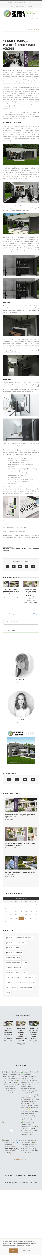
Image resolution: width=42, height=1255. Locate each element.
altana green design (13, 957)
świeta (24, 972)
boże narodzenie (22, 982)
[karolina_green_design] (21, 651)
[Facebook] (7, 566)
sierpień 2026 (21, 898)
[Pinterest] (26, 566)
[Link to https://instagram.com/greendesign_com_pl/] (17, 779)
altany (14, 987)
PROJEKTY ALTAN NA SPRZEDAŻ (21, 6)
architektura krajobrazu (14, 967)
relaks (33, 982)
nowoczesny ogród (12, 977)
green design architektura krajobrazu (19, 938)
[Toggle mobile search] (33, 18)
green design (11, 943)
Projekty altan (15, 548)
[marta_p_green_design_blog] (21, 691)
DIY (7, 987)
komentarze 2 (13, 598)
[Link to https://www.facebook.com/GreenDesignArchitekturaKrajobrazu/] (9, 779)
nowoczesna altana (13, 962)
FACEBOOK (20, 1175)
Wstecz (29, 30)
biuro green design (25, 987)
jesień (8, 992)
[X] (13, 566)
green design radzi (12, 947)
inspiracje (21, 943)
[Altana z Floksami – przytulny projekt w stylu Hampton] (11, 581)
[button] (21, 683)
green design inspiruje (14, 953)
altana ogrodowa (28, 977)
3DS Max (23, 548)
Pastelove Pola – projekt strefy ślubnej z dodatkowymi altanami (31, 594)
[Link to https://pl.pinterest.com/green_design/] (33, 779)
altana (25, 962)
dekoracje (9, 982)
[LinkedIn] (20, 566)
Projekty (6, 548)
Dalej (35, 30)
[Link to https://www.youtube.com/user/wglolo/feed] (25, 779)
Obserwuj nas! (21, 1159)
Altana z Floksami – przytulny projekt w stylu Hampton (11, 592)
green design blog (12, 972)
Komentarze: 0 (33, 602)
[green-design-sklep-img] (21, 731)
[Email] (33, 566)
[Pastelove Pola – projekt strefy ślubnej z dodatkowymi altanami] (31, 581)
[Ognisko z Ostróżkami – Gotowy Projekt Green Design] (21, 863)
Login (36, 614)
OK (13, 1251)
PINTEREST (32, 1175)
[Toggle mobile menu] (38, 18)
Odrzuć (26, 1251)
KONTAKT (9, 1175)
